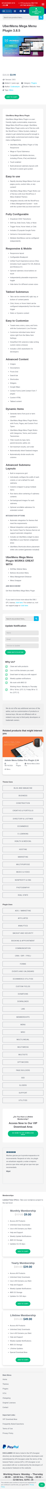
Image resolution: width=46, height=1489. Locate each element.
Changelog (6, 1398)
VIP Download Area (10, 1419)
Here (38, 87)
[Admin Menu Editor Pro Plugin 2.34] (23, 747)
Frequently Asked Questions (13, 1424)
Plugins (34, 83)
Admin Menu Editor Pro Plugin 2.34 (22, 760)
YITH (4, 1393)
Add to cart (12, 97)
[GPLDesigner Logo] (7, 11)
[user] (21, 11)
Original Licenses (9, 1403)
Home (5, 1379)
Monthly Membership (23, 1210)
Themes (6, 1384)
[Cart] (24, 11)
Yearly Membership (23, 1263)
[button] (43, 4)
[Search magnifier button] (41, 17)
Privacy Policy (8, 1433)
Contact (5, 1407)
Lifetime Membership (23, 1315)
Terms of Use (8, 1429)
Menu (11, 90)
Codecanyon (15, 87)
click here (19, 603)
